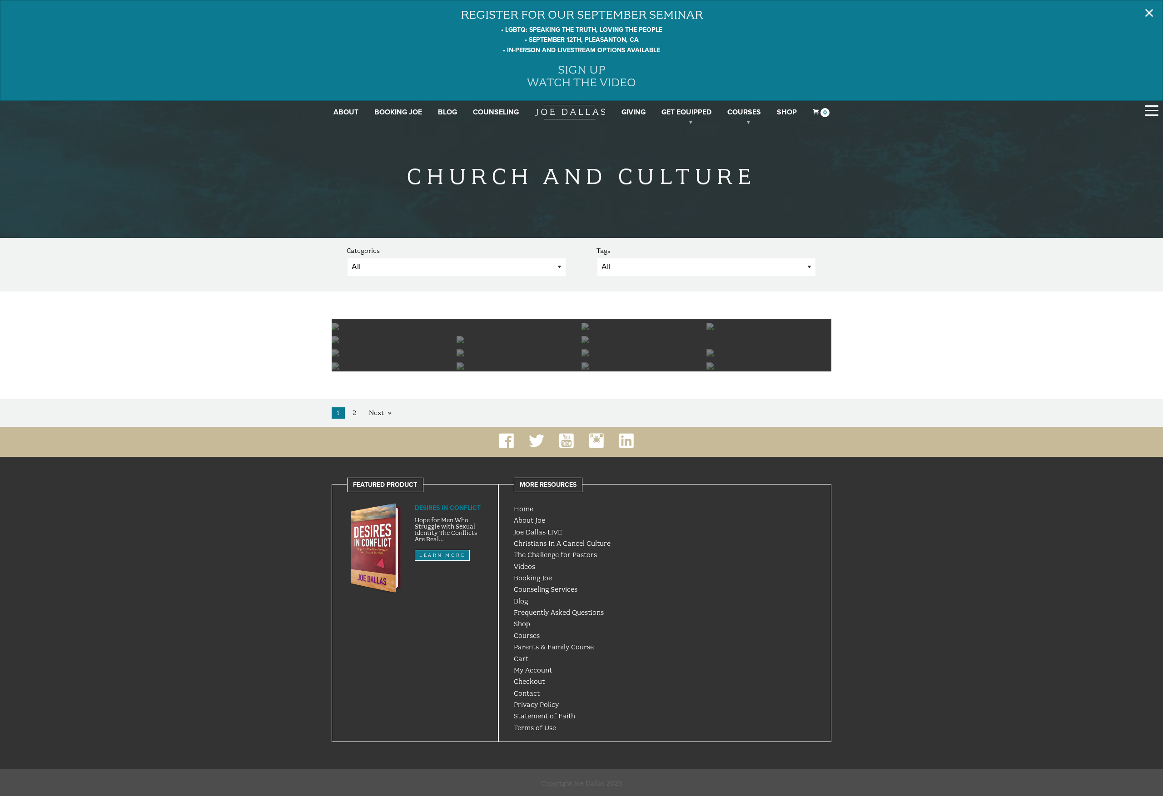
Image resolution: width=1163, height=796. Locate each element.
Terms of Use (535, 728)
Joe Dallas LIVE (538, 532)
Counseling (496, 112)
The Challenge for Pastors (555, 555)
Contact (527, 693)
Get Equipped (686, 112)
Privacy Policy (536, 705)
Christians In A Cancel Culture (562, 543)
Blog (447, 112)
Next (376, 413)
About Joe (529, 520)
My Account (533, 670)
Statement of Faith (544, 716)
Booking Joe (398, 112)
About (345, 112)
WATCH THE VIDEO (581, 82)
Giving (633, 112)
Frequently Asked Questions (559, 612)
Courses (744, 112)
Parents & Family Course (554, 647)
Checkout (529, 681)
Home (523, 509)
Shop (787, 112)
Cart (521, 659)
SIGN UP (582, 69)
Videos (524, 567)
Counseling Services (545, 589)
